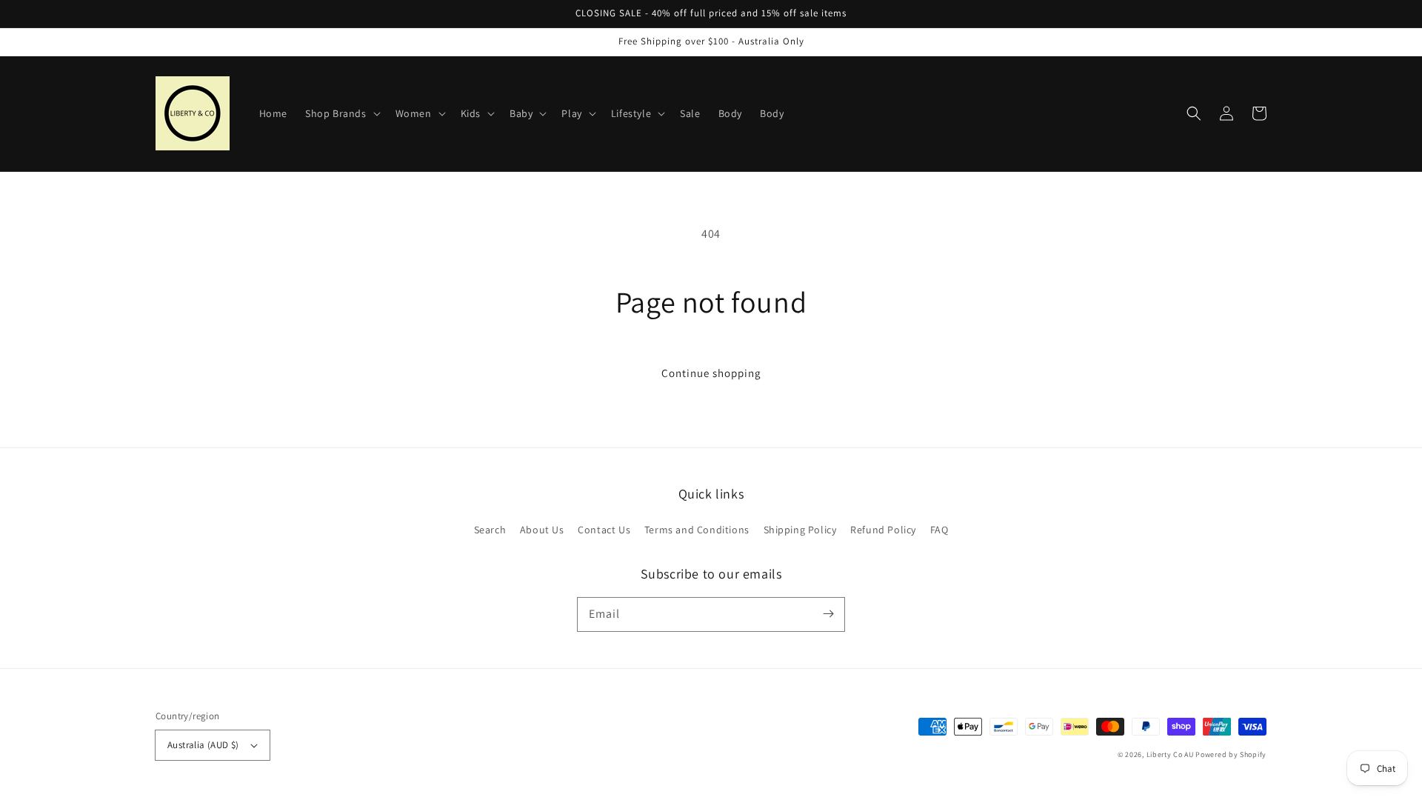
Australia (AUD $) (203, 745)
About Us (542, 529)
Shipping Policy (800, 529)
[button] (1194, 113)
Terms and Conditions (697, 529)
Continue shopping (711, 373)
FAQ (939, 529)
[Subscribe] (828, 614)
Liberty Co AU (1170, 754)
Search (490, 529)
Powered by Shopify (1230, 754)
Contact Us (604, 529)
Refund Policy (883, 529)
